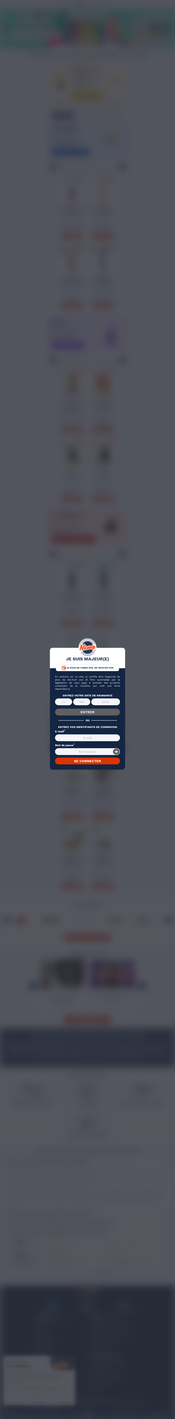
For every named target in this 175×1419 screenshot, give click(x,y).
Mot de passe (65, 745)
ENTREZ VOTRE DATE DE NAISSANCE (87, 695)
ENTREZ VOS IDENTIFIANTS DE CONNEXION (87, 727)
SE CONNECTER (87, 761)
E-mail (60, 731)
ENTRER (87, 712)
